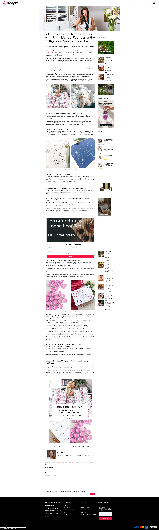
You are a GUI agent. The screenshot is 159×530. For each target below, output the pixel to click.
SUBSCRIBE (67, 512)
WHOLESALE (84, 512)
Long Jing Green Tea (77, 50)
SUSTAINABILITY (85, 507)
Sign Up (70, 256)
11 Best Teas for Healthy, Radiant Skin (109, 277)
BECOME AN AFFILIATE (69, 509)
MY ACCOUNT (67, 507)
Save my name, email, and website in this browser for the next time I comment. (66, 491)
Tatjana (60, 452)
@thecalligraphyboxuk (70, 169)
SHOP (65, 514)
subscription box (80, 462)
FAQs (65, 505)
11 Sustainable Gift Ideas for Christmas (109, 295)
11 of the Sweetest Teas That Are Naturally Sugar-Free (109, 287)
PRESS (82, 509)
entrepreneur (59, 462)
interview (65, 462)
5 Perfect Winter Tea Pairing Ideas (109, 59)
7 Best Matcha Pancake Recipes (109, 67)
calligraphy (52, 462)
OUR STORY (84, 505)
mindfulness (72, 462)
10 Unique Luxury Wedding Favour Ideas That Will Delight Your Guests (109, 267)
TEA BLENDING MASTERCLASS (88, 514)
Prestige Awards (57, 520)
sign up (105, 518)
